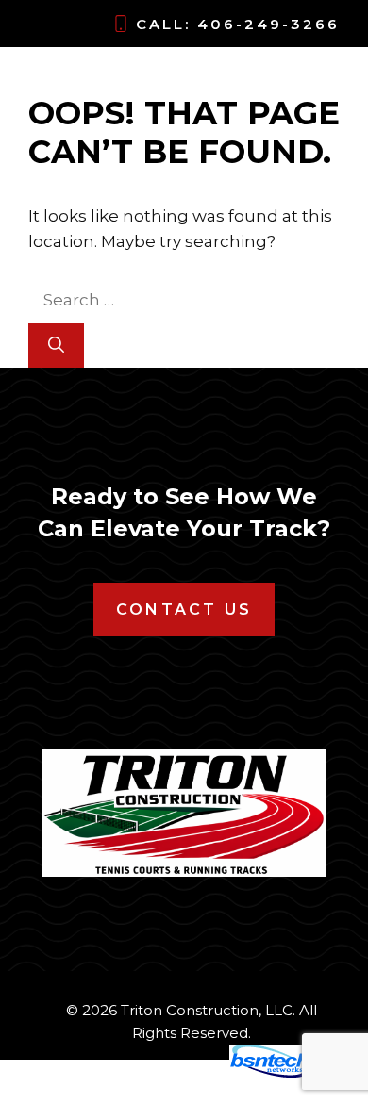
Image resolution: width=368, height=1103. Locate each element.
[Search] (56, 346)
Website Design (156, 1072)
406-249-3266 (268, 24)
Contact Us (184, 609)
